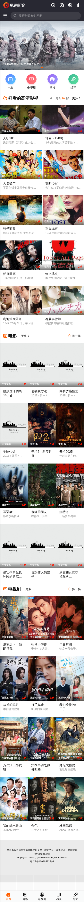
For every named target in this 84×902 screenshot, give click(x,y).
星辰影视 (14, 5)
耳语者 (8, 512)
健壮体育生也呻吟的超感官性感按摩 (12, 576)
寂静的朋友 (39, 512)
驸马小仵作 (39, 644)
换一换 (74, 336)
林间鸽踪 (65, 825)
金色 (34, 825)
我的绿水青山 (12, 825)
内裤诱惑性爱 (68, 391)
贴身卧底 (9, 273)
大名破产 (9, 183)
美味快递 (9, 451)
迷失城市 (51, 228)
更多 (76, 98)
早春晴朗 (65, 644)
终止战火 (51, 273)
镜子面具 (9, 228)
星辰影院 (11, 850)
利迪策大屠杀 (12, 319)
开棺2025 (66, 451)
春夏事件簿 (53, 319)
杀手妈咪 (37, 705)
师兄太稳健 (67, 765)
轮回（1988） (55, 138)
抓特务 (64, 512)
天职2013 (9, 138)
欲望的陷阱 (11, 705)
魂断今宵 (51, 183)
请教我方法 (39, 391)
